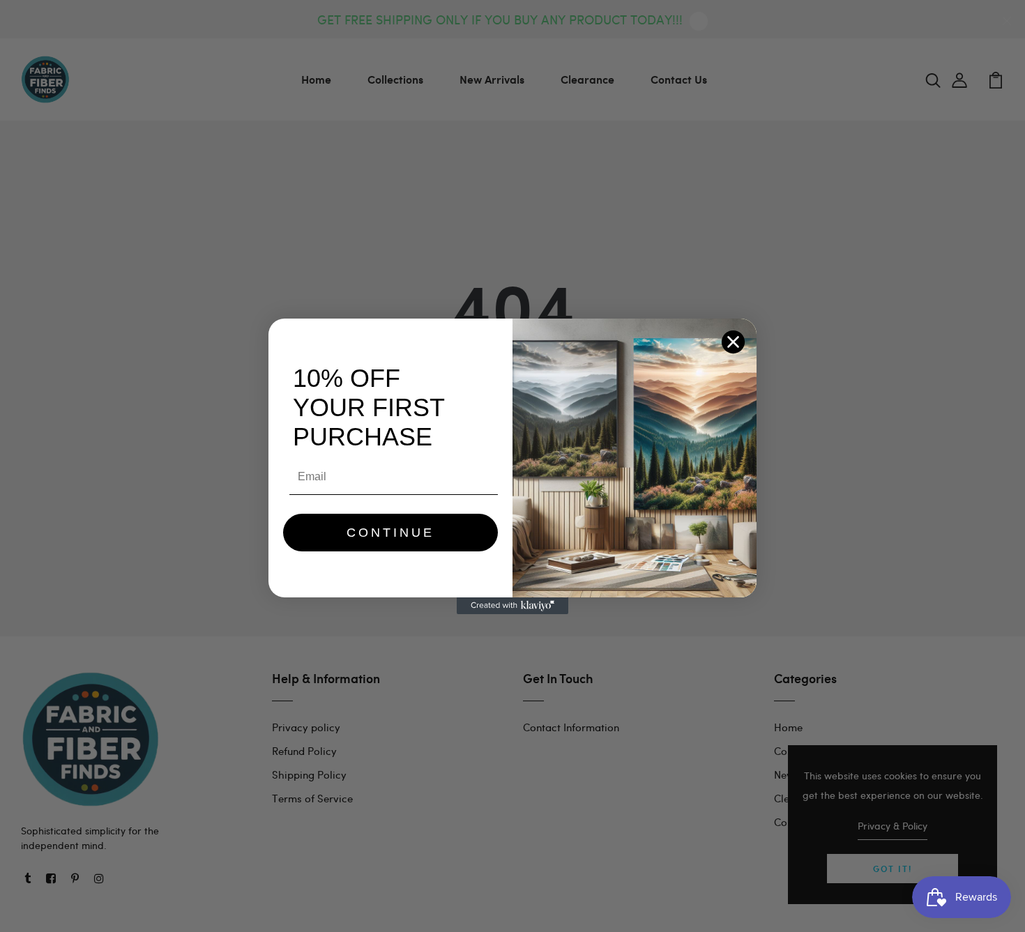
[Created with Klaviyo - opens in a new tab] (512, 605)
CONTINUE (390, 533)
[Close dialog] (733, 342)
